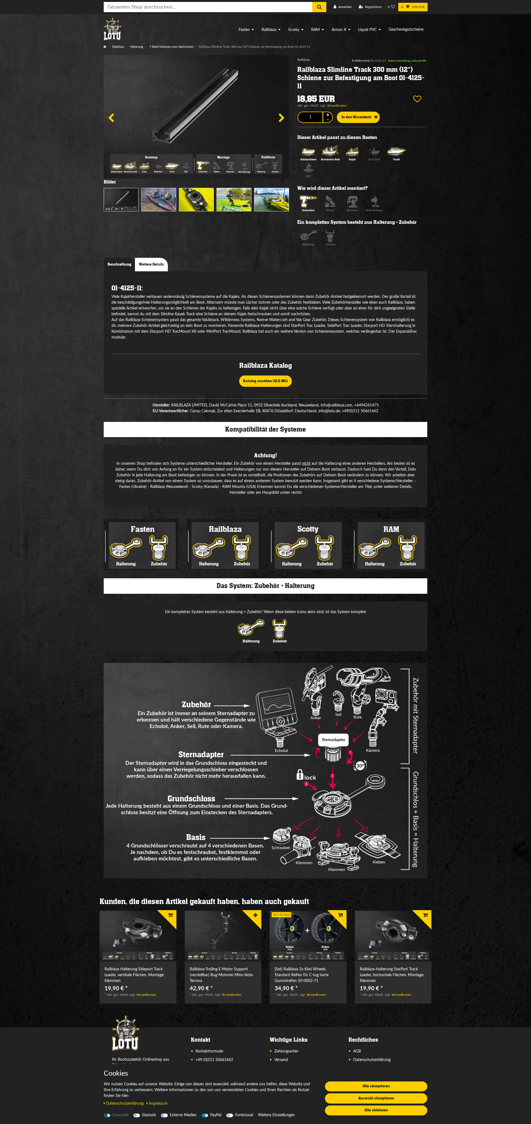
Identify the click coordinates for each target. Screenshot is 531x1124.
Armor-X (339, 30)
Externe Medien (183, 1115)
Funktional (244, 1115)
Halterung (136, 46)
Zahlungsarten (286, 1051)
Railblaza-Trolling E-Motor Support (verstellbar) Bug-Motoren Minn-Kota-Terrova (222, 975)
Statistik (149, 1115)
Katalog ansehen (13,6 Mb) (265, 381)
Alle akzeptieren (376, 1086)
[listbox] (138, 936)
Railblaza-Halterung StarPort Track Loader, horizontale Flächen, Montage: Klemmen (392, 975)
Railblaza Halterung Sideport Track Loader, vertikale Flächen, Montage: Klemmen (135, 975)
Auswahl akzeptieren (376, 1098)
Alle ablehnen (376, 1110)
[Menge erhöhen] (327, 114)
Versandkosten (337, 105)
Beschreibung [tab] (119, 264)
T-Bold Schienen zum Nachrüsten (171, 46)
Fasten (244, 30)
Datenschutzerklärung (372, 1060)
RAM (315, 30)
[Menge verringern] (327, 120)
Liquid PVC (367, 30)
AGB (357, 1051)
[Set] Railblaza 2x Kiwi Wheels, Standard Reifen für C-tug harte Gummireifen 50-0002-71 (302, 975)
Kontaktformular (209, 1051)
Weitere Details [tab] (151, 264)
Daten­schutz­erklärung (125, 1103)
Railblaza (269, 30)
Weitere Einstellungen (276, 1115)
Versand (281, 1060)
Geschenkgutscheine (406, 29)
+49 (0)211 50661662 (214, 1060)
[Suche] (319, 7)
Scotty (293, 30)
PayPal (215, 1115)
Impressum (158, 1103)
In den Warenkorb (356, 117)
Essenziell (120, 1115)
